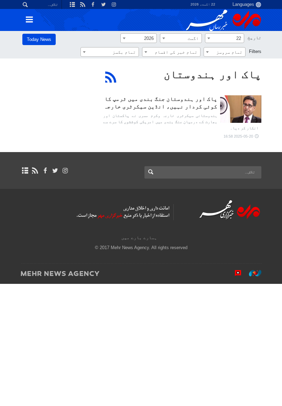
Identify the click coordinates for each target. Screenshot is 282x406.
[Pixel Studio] (234, 273)
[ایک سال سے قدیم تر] (240, 109)
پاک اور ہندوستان (212, 74)
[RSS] (111, 77)
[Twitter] (55, 170)
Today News (39, 39)
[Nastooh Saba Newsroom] (251, 273)
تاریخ (254, 37)
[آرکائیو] (25, 170)
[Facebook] (45, 170)
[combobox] (224, 38)
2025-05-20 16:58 (238, 136)
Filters (255, 51)
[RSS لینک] (35, 170)
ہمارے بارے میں (139, 237)
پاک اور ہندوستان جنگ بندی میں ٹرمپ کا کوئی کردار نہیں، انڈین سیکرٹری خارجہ (160, 102)
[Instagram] (65, 170)
